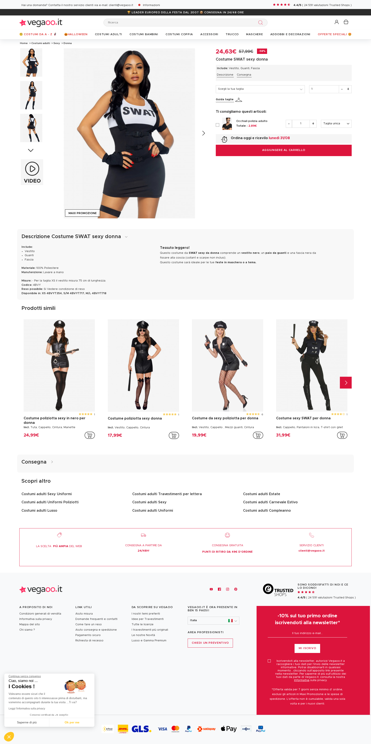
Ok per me (72, 722)
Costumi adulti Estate (261, 494)
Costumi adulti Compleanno (267, 510)
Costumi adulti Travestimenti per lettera (167, 494)
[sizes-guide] (239, 100)
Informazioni (151, 5)
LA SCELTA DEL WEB (59, 546)
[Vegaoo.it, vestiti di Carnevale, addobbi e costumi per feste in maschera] (40, 22)
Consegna (244, 74)
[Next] (203, 133)
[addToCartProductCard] (90, 435)
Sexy (57, 43)
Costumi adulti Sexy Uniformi (46, 494)
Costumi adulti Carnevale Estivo (270, 502)
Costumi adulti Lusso (39, 510)
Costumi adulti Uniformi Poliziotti (50, 502)
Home (23, 43)
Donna (67, 43)
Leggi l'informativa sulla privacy (27, 708)
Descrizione (225, 74)
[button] (337, 22)
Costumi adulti (41, 43)
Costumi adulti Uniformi (152, 510)
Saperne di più (27, 722)
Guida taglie (225, 99)
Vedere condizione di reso (66, 289)
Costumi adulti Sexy (149, 502)
